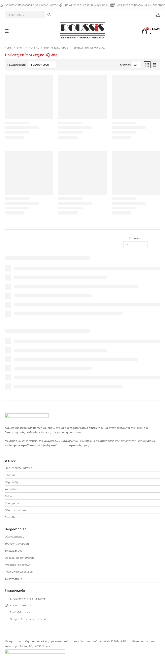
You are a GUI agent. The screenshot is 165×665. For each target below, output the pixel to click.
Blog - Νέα (11, 517)
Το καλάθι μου (14, 550)
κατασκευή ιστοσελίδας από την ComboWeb (82, 641)
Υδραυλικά (11, 489)
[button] (8, 31)
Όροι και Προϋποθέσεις (19, 557)
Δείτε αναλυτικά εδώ (33, 619)
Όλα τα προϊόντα (15, 510)
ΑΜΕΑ (8, 496)
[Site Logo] (82, 31)
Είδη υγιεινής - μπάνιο (18, 468)
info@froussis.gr (22, 612)
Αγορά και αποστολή (17, 565)
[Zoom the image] (27, 416)
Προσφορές (12, 503)
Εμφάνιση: (125, 64)
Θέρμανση (11, 482)
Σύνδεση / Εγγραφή (17, 543)
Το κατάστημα (13, 579)
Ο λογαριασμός (14, 536)
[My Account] (158, 14)
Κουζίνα (10, 475)
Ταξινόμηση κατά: (16, 64)
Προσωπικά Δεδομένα (19, 572)
